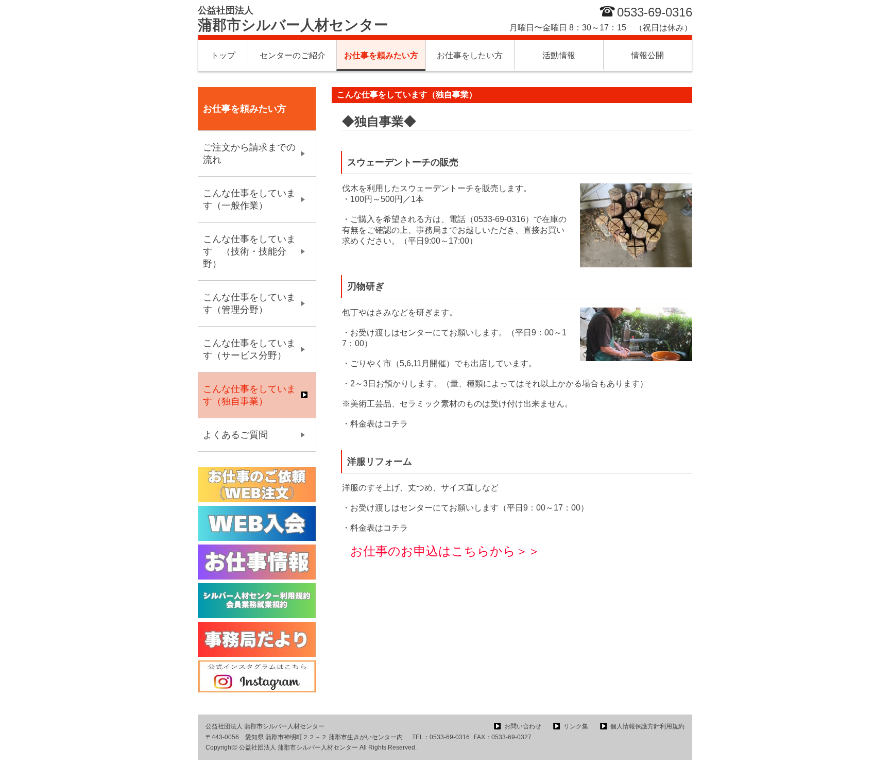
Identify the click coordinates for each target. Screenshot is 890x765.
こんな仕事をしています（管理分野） (249, 303)
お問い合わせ (522, 726)
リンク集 (575, 726)
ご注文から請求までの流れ (249, 153)
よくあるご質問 (235, 435)
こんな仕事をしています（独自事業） (249, 395)
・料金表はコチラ (375, 423)
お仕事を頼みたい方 (381, 55)
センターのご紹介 (293, 55)
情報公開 (647, 55)
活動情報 (558, 55)
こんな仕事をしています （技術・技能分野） (249, 251)
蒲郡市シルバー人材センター (293, 19)
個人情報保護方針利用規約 (647, 726)
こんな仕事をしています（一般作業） (249, 199)
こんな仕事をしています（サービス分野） (249, 349)
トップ (223, 55)
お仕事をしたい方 (470, 55)
